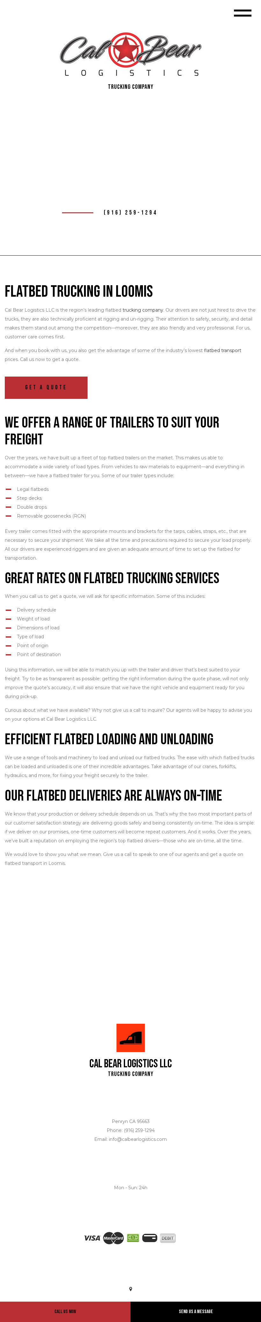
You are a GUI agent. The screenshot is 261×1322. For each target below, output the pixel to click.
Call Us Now (65, 1312)
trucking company (143, 310)
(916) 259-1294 (131, 212)
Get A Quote (46, 387)
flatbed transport (222, 350)
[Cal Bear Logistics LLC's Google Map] (130, 1289)
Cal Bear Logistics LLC (130, 1064)
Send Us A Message (196, 1312)
